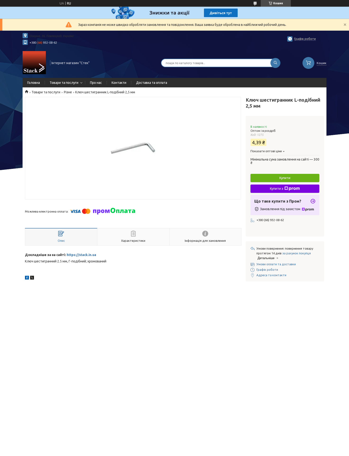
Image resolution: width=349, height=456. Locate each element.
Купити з (276, 188)
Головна (33, 82)
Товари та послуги (64, 82)
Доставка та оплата (151, 82)
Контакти (119, 82)
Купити (284, 178)
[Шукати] (275, 63)
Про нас (96, 82)
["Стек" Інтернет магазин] (34, 62)
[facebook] (27, 278)
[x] (32, 278)
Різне (68, 92)
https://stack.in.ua (81, 255)
